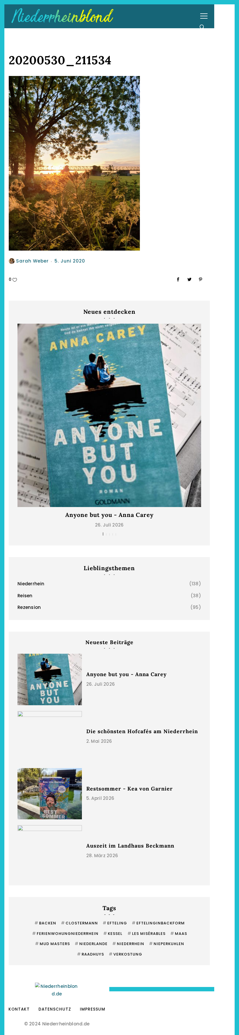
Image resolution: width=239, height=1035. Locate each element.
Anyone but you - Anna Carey (109, 514)
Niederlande (91, 944)
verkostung (125, 954)
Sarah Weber (32, 261)
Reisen (25, 596)
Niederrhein (30, 584)
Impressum (92, 1009)
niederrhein (128, 944)
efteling (115, 923)
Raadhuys (90, 954)
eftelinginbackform (158, 923)
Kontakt (19, 1009)
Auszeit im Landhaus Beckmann (130, 845)
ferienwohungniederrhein (65, 933)
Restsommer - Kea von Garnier (129, 788)
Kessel (112, 933)
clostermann (79, 923)
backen (45, 923)
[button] (103, 534)
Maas (178, 933)
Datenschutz (54, 1009)
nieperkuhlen (166, 944)
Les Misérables (146, 933)
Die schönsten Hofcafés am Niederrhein (142, 731)
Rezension (29, 607)
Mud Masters (52, 944)
